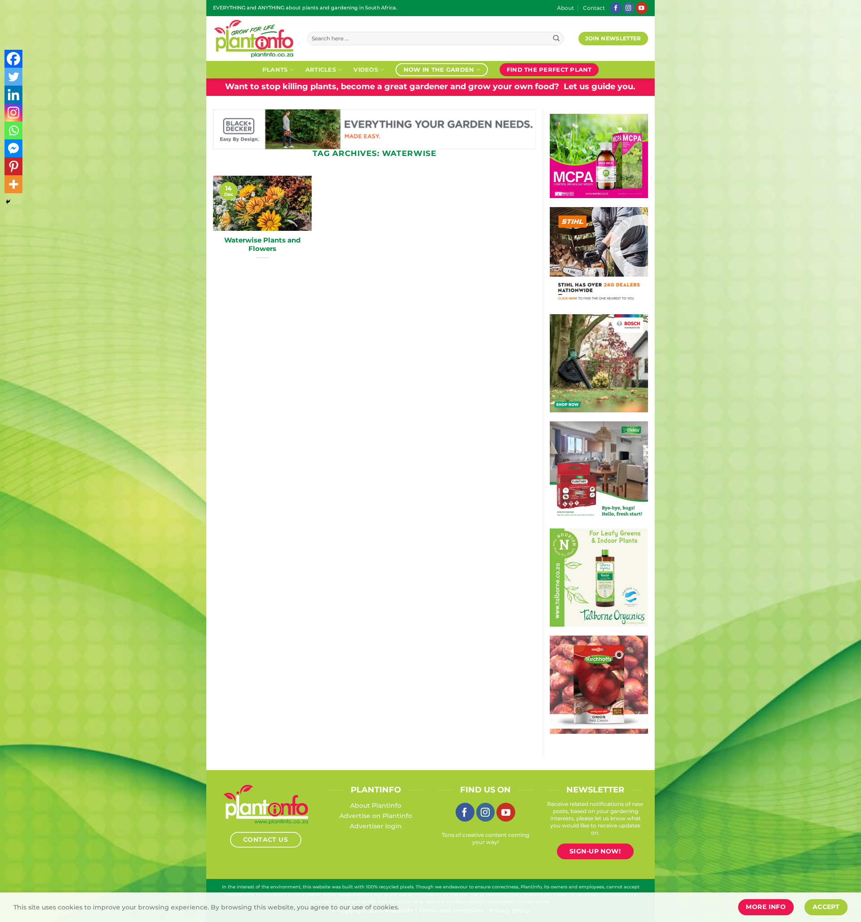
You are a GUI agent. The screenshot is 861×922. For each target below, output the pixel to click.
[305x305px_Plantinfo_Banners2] (599, 363)
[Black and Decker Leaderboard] (374, 129)
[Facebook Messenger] (13, 148)
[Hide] (8, 201)
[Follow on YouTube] (642, 8)
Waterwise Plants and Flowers (262, 244)
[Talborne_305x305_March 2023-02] (599, 577)
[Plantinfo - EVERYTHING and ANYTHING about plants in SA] (253, 38)
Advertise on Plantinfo (375, 816)
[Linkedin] (13, 95)
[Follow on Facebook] (616, 8)
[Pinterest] (13, 166)
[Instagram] (13, 112)
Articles (320, 69)
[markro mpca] (599, 156)
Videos (365, 69)
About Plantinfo (375, 805)
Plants (275, 69)
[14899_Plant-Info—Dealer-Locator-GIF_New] (599, 255)
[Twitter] (13, 77)
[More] (13, 184)
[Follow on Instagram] (629, 8)
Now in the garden (439, 69)
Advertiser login (376, 826)
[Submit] (556, 39)
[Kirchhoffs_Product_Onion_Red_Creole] (599, 684)
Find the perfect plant (549, 69)
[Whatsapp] (13, 130)
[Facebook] (13, 59)
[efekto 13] (599, 470)
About (565, 8)
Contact (594, 8)
